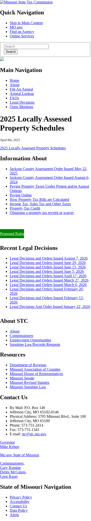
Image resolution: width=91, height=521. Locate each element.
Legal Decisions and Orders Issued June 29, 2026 (48, 263)
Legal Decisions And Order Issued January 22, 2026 (50, 307)
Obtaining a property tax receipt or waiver (42, 213)
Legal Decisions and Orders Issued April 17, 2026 (48, 276)
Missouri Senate (22, 378)
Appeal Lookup (22, 94)
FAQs (14, 98)
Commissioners (21, 336)
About (14, 85)
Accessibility (19, 502)
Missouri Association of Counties (35, 369)
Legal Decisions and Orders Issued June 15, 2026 (48, 267)
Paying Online (21, 195)
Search (11, 51)
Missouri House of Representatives (36, 374)
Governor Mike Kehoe (9, 444)
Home (14, 80)
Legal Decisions (22, 102)
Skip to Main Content (26, 23)
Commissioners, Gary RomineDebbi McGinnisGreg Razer (13, 470)
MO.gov (16, 27)
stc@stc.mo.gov (34, 434)
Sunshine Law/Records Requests (35, 344)
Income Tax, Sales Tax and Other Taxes (40, 204)
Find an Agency (22, 32)
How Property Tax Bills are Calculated (39, 199)
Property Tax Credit (25, 208)
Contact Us (18, 506)
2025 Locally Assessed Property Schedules (33, 148)
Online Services (22, 36)
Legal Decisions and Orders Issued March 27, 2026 (49, 280)
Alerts (14, 515)
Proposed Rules (12, 234)
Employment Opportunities (30, 340)
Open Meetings (21, 107)
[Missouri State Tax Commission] (26, 2)
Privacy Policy (21, 497)
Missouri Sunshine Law (28, 387)
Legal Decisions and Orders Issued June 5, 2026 (47, 271)
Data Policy (19, 510)
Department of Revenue (28, 365)
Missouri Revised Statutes (29, 382)
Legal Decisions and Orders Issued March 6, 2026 (48, 285)
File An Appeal (21, 89)
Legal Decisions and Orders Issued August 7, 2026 (49, 258)
